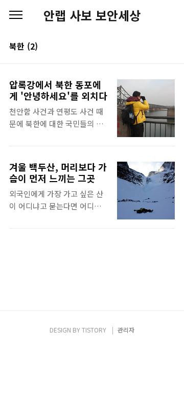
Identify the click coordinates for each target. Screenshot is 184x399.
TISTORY (94, 329)
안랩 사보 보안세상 (92, 15)
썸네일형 (154, 47)
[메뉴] (16, 15)
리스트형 (169, 47)
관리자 (126, 329)
